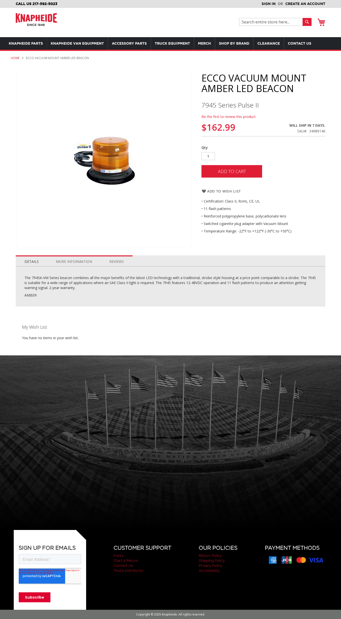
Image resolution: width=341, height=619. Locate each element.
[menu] (170, 43)
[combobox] (272, 22)
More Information (74, 261)
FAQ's (119, 556)
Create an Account (305, 4)
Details (31, 261)
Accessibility (209, 571)
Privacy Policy (210, 566)
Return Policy (210, 556)
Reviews (116, 261)
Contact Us (123, 566)
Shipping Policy (212, 561)
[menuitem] (26, 43)
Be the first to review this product (228, 116)
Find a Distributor (129, 571)
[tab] (31, 260)
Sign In (269, 4)
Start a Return (126, 561)
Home (15, 58)
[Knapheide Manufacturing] (37, 22)
